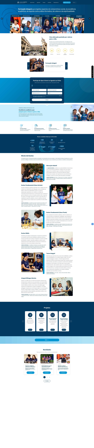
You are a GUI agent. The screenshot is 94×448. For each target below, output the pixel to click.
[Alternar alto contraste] (92, 71)
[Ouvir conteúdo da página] (92, 77)
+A (92, 66)
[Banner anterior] (2, 18)
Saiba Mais (30, 372)
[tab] (47, 32)
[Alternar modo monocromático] (92, 73)
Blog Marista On (56, 2)
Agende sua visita (66, 2)
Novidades (49, 2)
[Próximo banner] (90, 18)
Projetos (44, 2)
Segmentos (38, 2)
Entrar (74, 2)
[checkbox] (32, 95)
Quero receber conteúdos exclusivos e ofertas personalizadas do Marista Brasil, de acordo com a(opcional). (47, 96)
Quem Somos (32, 2)
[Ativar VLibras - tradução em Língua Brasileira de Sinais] (92, 75)
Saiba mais (30, 329)
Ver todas (47, 381)
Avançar (47, 99)
